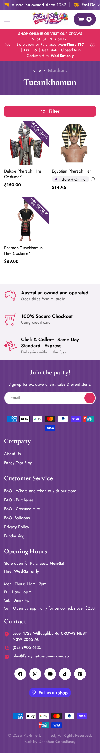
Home (35, 70)
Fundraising (14, 536)
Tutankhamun (58, 70)
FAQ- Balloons (17, 518)
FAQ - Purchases (18, 500)
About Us (12, 454)
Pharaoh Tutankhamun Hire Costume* (23, 250)
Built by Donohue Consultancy (50, 741)
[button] (7, 19)
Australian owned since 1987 (38, 4)
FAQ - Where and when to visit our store (40, 491)
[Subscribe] (89, 398)
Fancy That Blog (18, 463)
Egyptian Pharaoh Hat (71, 171)
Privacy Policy (16, 527)
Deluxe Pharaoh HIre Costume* (22, 174)
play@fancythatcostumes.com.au (41, 656)
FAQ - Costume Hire (22, 509)
